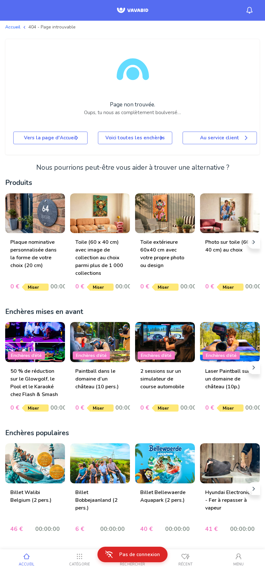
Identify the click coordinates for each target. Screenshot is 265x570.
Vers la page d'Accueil (50, 137)
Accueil (12, 27)
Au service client (219, 137)
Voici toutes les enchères (135, 137)
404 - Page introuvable (52, 27)
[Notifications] (249, 10)
